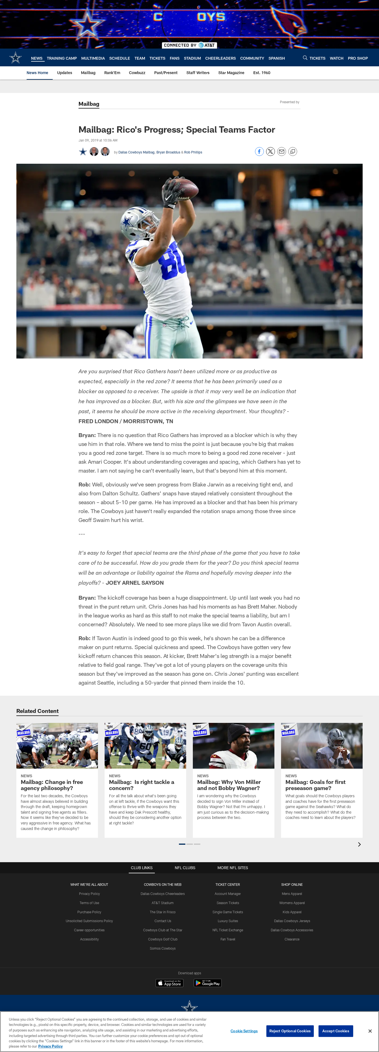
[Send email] (281, 154)
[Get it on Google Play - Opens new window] (208, 986)
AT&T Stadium (163, 903)
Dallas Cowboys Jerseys (292, 921)
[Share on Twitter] (270, 154)
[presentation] (360, 845)
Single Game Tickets (228, 912)
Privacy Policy (89, 893)
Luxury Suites (228, 921)
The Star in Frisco (163, 912)
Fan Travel (228, 939)
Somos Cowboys (163, 948)
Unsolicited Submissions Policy (89, 921)
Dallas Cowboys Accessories (292, 930)
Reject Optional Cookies (290, 1031)
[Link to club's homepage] (15, 57)
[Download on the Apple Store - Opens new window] (169, 983)
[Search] (305, 57)
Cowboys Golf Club (163, 939)
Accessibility (89, 939)
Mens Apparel (292, 893)
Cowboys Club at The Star (162, 930)
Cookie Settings (244, 1031)
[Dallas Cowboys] (189, 1008)
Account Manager (228, 893)
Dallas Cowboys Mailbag (136, 152)
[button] (182, 844)
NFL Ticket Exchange (228, 930)
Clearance (292, 939)
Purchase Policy (89, 912)
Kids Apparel (292, 912)
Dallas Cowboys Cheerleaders (163, 893)
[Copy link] (292, 152)
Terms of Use (89, 903)
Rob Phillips (193, 152)
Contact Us (163, 921)
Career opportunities (89, 930)
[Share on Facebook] (259, 154)
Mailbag (89, 103)
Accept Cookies (335, 1031)
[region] (189, 1031)
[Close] (370, 1031)
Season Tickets (228, 903)
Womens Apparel (292, 903)
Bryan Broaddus (168, 152)
